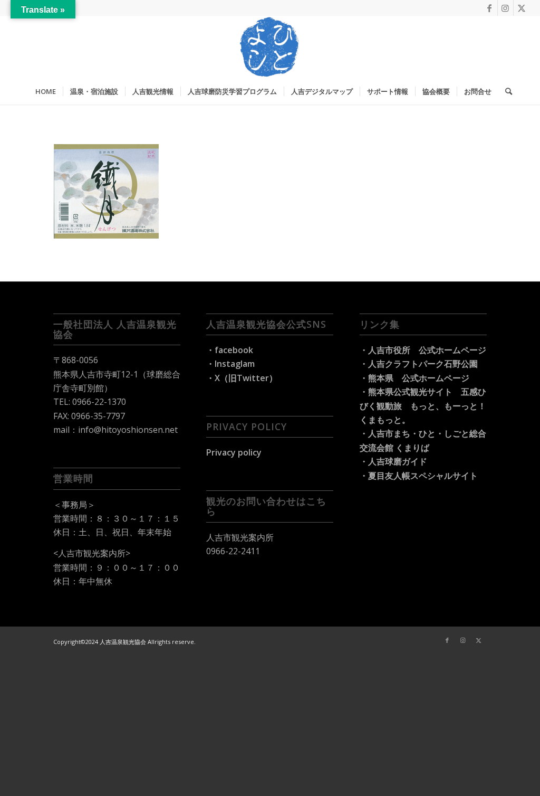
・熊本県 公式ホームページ (414, 378)
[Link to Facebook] (489, 8)
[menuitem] (45, 91)
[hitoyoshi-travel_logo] (270, 47)
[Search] (505, 91)
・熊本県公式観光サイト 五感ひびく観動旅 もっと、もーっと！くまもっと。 (423, 405)
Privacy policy (234, 452)
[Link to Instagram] (505, 8)
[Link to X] (521, 8)
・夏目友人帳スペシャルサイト (419, 475)
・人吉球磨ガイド (393, 461)
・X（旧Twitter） (241, 378)
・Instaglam (230, 363)
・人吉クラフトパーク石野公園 (419, 363)
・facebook (229, 350)
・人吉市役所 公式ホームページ (423, 350)
